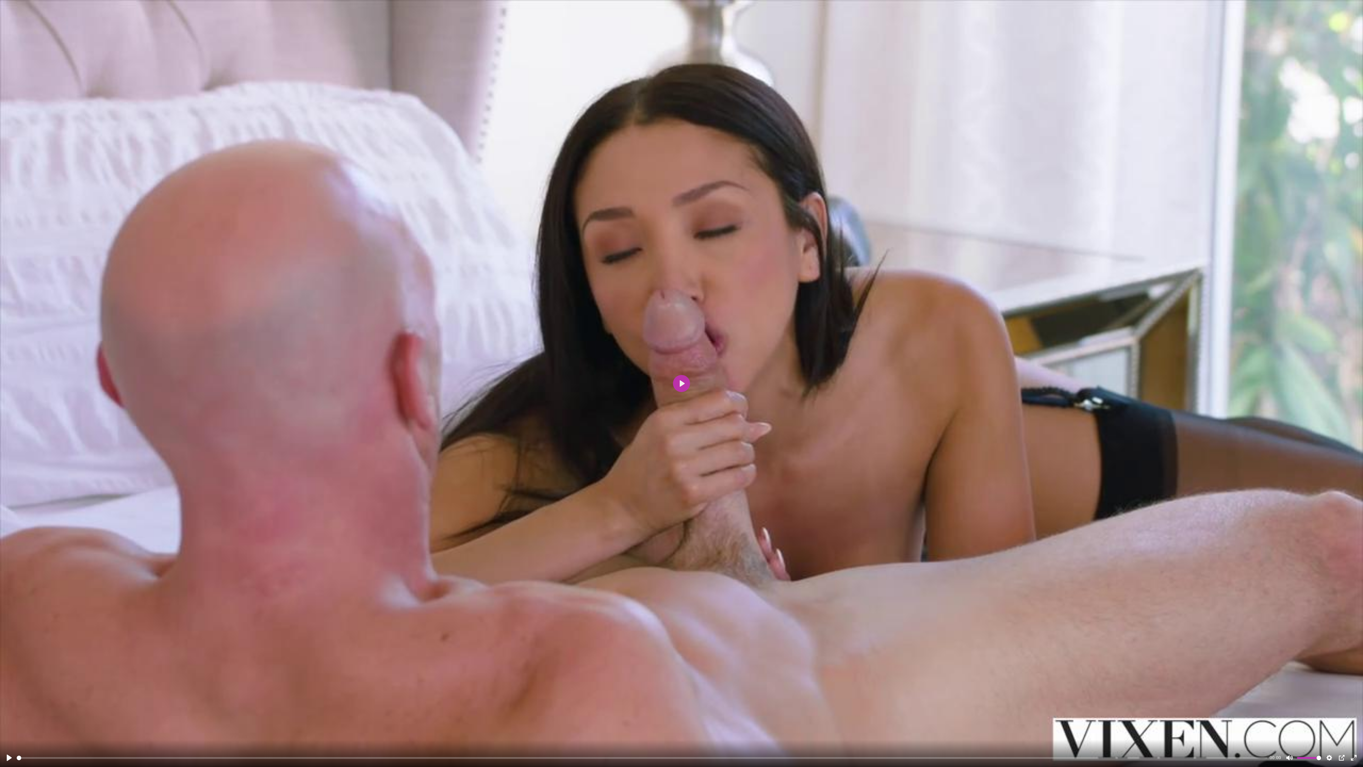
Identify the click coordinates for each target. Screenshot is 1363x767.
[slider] (642, 758)
